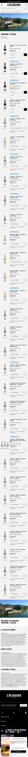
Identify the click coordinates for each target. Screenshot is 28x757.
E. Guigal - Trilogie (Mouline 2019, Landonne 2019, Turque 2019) (17, 441)
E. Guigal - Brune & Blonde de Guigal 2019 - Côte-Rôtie (18, 383)
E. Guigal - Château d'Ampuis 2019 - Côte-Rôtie (17, 495)
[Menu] (1, 5)
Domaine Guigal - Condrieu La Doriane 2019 (18, 253)
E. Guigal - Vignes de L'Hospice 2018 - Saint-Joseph (18, 585)
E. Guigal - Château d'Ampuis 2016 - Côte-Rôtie (17, 365)
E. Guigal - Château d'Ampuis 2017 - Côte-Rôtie (17, 477)
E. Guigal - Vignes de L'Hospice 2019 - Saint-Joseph (18, 532)
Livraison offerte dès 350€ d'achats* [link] (14, 1)
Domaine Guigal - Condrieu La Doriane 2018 (18, 271)
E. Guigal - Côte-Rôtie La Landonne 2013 (16, 197)
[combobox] (14, 8)
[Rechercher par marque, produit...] (25, 8)
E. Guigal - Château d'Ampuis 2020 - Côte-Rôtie (17, 100)
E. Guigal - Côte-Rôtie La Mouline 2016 (16, 309)
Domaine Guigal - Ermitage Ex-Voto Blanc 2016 (18, 235)
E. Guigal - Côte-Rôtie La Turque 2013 (16, 215)
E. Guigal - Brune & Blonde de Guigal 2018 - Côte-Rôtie (18, 567)
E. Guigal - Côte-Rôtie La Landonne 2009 (16, 177)
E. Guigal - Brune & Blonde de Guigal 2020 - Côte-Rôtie (18, 402)
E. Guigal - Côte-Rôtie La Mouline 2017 (16, 64)
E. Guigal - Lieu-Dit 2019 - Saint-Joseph (18, 420)
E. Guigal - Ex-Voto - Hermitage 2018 (18, 46)
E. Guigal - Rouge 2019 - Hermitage (16, 327)
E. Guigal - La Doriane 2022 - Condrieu (17, 137)
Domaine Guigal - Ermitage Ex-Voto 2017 (18, 83)
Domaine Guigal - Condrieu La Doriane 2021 (18, 291)
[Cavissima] (14, 5)
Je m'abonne (18, 751)
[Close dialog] (26, 738)
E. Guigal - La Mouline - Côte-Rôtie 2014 (17, 119)
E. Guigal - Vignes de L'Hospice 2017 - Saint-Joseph (18, 513)
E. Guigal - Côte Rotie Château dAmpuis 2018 (18, 345)
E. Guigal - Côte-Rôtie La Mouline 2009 (16, 157)
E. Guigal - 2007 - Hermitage (17, 549)
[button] (26, 4)
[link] (26, 4)
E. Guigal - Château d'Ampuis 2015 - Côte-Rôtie (17, 459)
